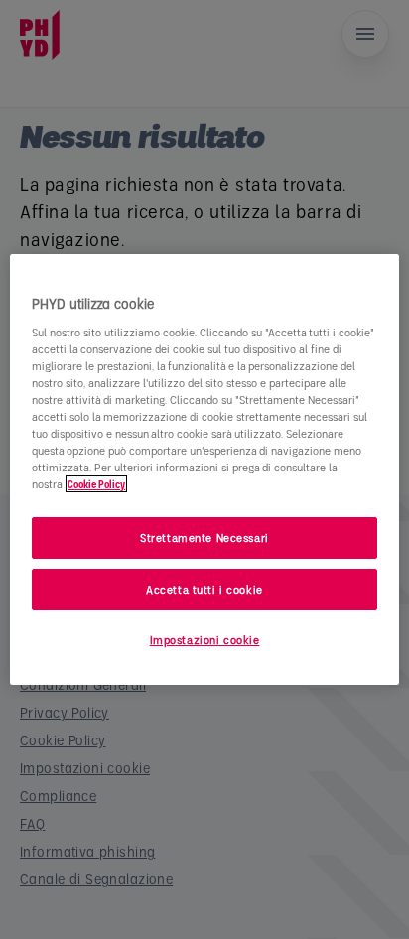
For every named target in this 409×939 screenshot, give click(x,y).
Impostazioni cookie (205, 639)
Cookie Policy (96, 483)
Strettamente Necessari (204, 537)
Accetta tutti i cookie (204, 589)
